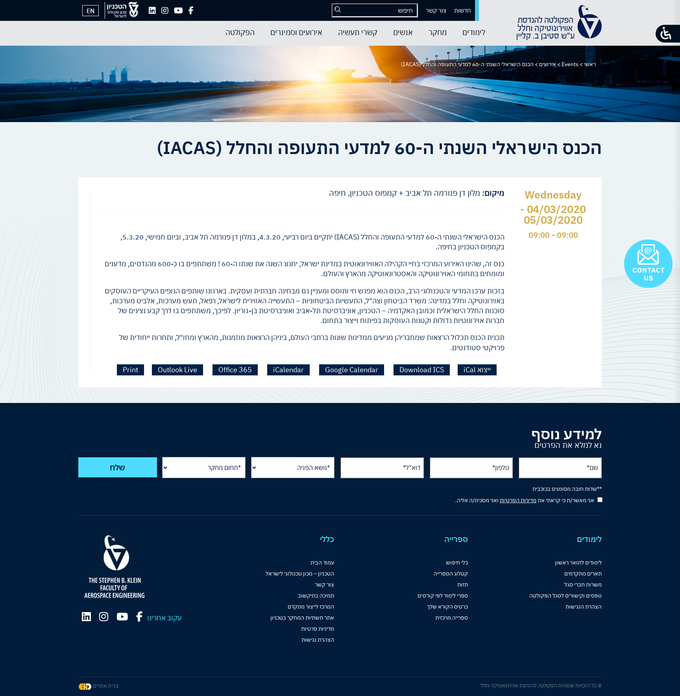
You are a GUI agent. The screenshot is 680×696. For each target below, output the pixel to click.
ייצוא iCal (477, 369)
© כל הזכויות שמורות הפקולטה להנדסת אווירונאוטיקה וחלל (541, 685)
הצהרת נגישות (317, 639)
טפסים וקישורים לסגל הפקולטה (565, 595)
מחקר (438, 32)
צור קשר (436, 10)
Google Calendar (351, 369)
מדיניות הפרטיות (518, 500)
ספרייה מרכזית (451, 617)
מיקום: (493, 193)
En (90, 11)
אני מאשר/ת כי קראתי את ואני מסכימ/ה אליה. (524, 500)
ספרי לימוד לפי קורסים (443, 595)
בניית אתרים (105, 686)
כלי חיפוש (457, 562)
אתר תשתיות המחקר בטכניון (302, 617)
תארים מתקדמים (583, 573)
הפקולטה (240, 32)
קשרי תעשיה (357, 32)
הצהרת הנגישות (583, 606)
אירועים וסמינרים (296, 32)
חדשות (462, 10)
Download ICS (421, 369)
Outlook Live (177, 369)
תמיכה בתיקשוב (316, 595)
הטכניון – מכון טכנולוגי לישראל (300, 573)
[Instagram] (164, 11)
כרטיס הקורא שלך (447, 606)
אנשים (403, 32)
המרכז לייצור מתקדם (311, 606)
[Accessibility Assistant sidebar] (668, 34)
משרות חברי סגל (583, 584)
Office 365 (235, 369)
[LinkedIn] (152, 11)
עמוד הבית (322, 562)
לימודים (473, 32)
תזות (462, 584)
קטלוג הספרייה (451, 573)
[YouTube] (178, 11)
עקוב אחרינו (164, 617)
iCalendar (288, 369)
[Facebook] (191, 11)
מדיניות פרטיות (317, 628)
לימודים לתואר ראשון (578, 562)
